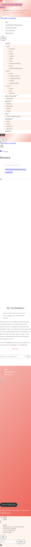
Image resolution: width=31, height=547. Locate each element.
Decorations (9, 106)
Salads (11, 58)
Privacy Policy (10, 371)
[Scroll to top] (1, 518)
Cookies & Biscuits (14, 76)
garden (8, 123)
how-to (12, 88)
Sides (11, 61)
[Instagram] (4, 2)
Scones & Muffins (14, 83)
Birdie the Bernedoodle (16, 68)
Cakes (11, 73)
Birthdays (9, 103)
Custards (12, 80)
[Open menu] (2, 146)
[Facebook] (1, 2)
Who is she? (9, 33)
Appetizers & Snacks (15, 63)
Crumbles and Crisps (15, 78)
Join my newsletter (8, 504)
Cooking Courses (11, 27)
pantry (8, 121)
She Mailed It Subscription (13, 25)
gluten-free (9, 126)
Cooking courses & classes (13, 116)
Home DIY (12, 93)
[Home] (1, 151)
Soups (11, 65)
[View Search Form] (3, 38)
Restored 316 (6, 513)
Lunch (11, 51)
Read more (15, 349)
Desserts (12, 56)
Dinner (11, 53)
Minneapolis (9, 98)
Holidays (8, 108)
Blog (6, 22)
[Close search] (3, 536)
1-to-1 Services (10, 30)
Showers (8, 111)
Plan (11, 91)
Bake (6, 165)
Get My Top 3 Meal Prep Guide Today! (11, 6)
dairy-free (9, 128)
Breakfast (12, 48)
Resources (8, 131)
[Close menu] (0, 521)
